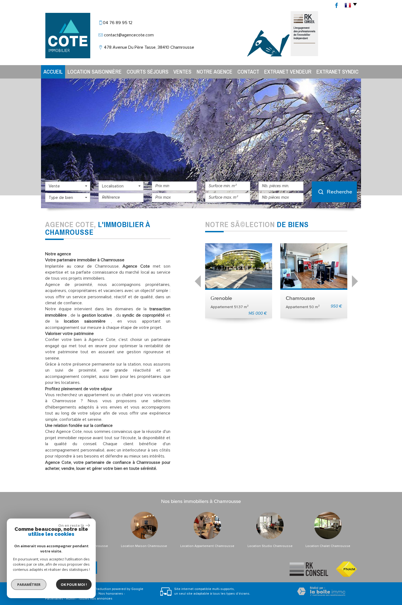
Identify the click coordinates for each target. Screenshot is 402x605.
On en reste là (71, 525)
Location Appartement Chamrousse (207, 546)
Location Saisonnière (95, 71)
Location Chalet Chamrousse (327, 546)
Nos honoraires (110, 594)
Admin (70, 599)
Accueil (53, 71)
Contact (248, 71)
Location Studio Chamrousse (270, 546)
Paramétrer (28, 584)
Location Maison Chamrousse (144, 546)
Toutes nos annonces (95, 599)
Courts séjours (147, 71)
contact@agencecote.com (129, 35)
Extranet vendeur (287, 71)
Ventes (182, 71)
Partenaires (54, 599)
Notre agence (214, 71)
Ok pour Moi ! (74, 584)
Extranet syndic (337, 71)
